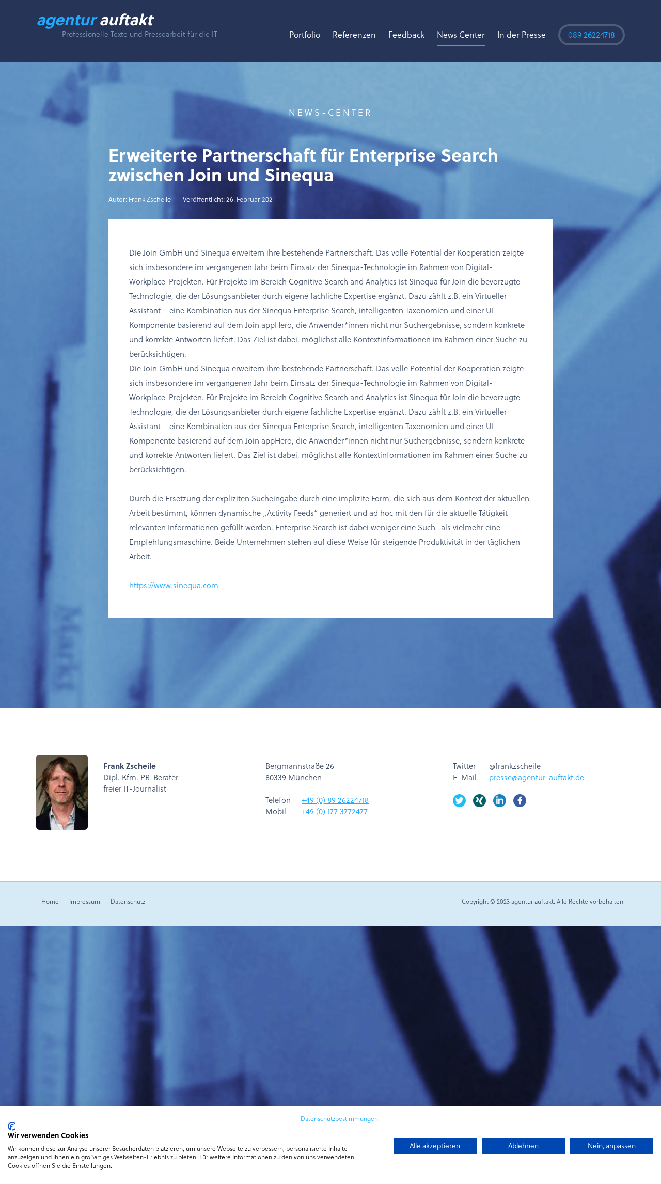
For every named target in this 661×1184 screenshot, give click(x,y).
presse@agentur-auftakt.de (536, 777)
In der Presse (521, 34)
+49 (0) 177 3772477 (335, 811)
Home (50, 901)
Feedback (406, 34)
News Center (461, 34)
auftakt (94, 19)
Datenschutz (128, 901)
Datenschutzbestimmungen (339, 1118)
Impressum (84, 901)
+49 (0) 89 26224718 (335, 800)
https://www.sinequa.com (173, 585)
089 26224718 (591, 34)
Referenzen (354, 34)
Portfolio (304, 34)
